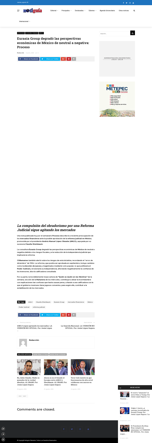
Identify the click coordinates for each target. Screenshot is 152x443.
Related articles (24, 354)
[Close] (120, 387)
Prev (20, 396)
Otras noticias (124, 11)
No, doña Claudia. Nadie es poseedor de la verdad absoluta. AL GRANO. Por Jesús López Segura (28, 381)
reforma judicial (39, 307)
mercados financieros (76, 302)
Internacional (23, 21)
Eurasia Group (59, 302)
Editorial (53, 11)
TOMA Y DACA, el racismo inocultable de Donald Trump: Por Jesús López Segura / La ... (135, 412)
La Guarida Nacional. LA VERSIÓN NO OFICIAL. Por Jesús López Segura (78, 327)
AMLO (30, 302)
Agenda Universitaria (107, 11)
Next (24, 396)
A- (3, 440)
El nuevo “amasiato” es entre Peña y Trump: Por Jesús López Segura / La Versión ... (135, 396)
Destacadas (79, 11)
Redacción (20, 53)
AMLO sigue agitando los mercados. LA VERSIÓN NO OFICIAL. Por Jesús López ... (34, 328)
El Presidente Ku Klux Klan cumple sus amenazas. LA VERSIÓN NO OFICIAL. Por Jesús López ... (135, 430)
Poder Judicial (24, 307)
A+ (3, 429)
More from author (40, 354)
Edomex (92, 11)
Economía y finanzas (32, 33)
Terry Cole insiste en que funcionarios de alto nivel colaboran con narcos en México (82, 381)
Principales (66, 11)
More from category (58, 354)
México (41, 33)
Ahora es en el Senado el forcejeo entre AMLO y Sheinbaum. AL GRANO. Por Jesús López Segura (55, 381)
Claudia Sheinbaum (43, 302)
